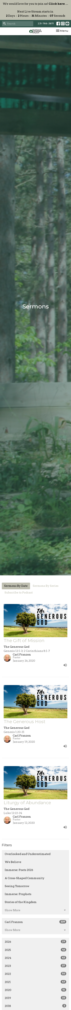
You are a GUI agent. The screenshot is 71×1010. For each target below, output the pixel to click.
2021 (35, 982)
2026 (35, 941)
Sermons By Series (45, 586)
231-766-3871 (46, 23)
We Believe (13, 862)
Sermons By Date (16, 586)
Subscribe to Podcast (19, 592)
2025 (35, 950)
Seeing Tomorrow (17, 886)
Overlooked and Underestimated (27, 854)
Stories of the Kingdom (21, 902)
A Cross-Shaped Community (24, 878)
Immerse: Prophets (18, 894)
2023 (35, 966)
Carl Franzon (35, 922)
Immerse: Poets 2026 (19, 870)
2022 (35, 974)
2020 (35, 990)
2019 (35, 998)
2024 (35, 958)
